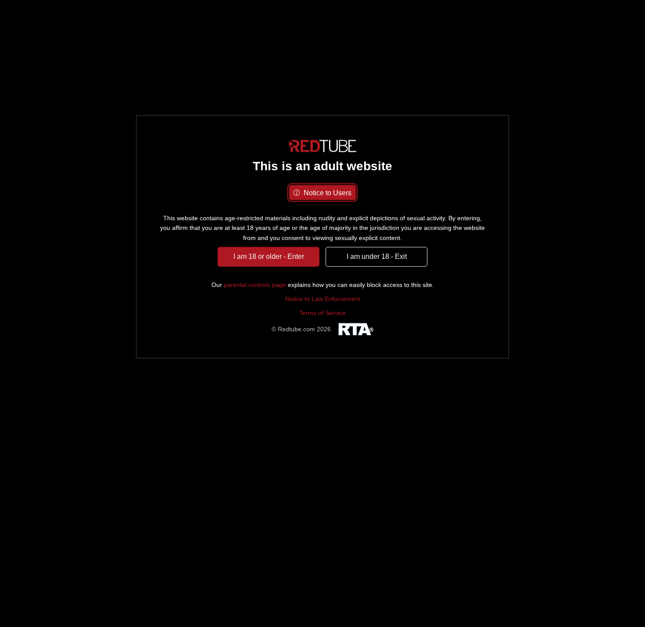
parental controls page (255, 284)
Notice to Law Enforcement (322, 298)
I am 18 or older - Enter (268, 256)
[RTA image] (354, 329)
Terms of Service (322, 312)
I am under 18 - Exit (377, 256)
